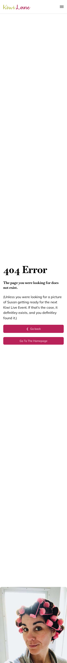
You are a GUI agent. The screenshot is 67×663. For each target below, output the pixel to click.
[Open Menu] (62, 6)
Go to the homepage (33, 341)
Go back (35, 328)
